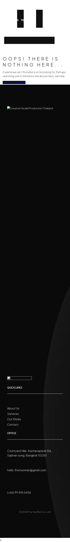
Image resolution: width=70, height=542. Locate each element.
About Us (13, 408)
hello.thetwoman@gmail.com (26, 470)
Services (13, 414)
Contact (12, 424)
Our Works (14, 419)
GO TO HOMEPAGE (14, 82)
